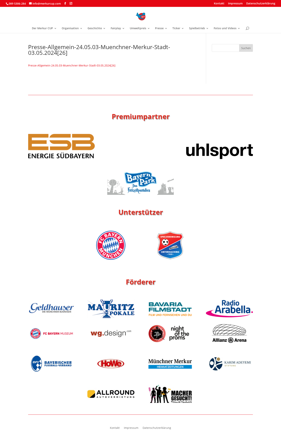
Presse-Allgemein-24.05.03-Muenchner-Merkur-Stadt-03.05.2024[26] (71, 65)
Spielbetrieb (197, 28)
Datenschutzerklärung (260, 3)
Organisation (70, 28)
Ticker (176, 28)
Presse (159, 28)
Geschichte (95, 28)
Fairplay (116, 28)
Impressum (235, 3)
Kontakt (219, 3)
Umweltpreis (138, 28)
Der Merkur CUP (42, 28)
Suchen (246, 48)
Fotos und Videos (225, 28)
